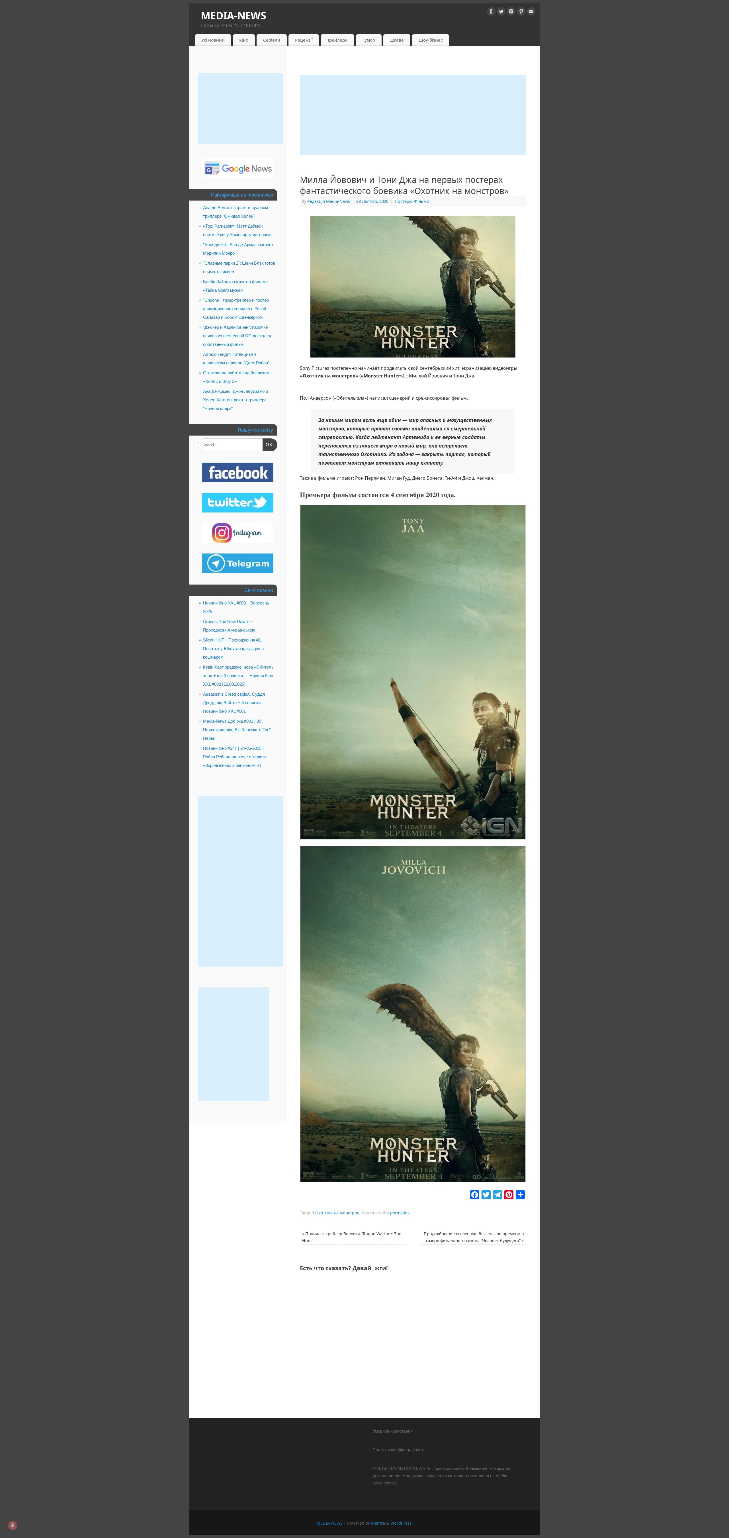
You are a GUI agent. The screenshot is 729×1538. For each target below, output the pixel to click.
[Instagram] (511, 12)
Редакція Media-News (328, 201)
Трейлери (337, 40)
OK (268, 444)
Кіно (243, 40)
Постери (403, 201)
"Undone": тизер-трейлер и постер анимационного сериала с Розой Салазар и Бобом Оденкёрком (236, 309)
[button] (413, 673)
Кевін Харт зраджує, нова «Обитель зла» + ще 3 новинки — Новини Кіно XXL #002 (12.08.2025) (238, 676)
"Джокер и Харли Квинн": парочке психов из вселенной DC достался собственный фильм (237, 336)
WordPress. (401, 1523)
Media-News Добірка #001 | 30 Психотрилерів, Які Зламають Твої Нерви (237, 730)
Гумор (369, 40)
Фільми (421, 201)
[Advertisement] (413, 115)
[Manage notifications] (12, 1525)
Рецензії (304, 40)
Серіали (271, 40)
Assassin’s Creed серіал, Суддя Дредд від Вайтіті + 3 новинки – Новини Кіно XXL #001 (234, 703)
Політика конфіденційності (398, 1449)
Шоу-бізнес (431, 40)
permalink (400, 1213)
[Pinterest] (521, 12)
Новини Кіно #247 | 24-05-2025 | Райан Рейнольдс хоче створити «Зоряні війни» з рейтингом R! (235, 757)
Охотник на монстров (337, 1213)
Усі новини (213, 40)
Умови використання (392, 1431)
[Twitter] (501, 12)
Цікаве (397, 40)
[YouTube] (531, 12)
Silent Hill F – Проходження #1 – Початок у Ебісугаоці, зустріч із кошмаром (233, 648)
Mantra (378, 1523)
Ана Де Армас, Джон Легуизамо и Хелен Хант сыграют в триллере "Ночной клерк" (235, 400)
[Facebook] (491, 12)
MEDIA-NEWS (233, 16)
